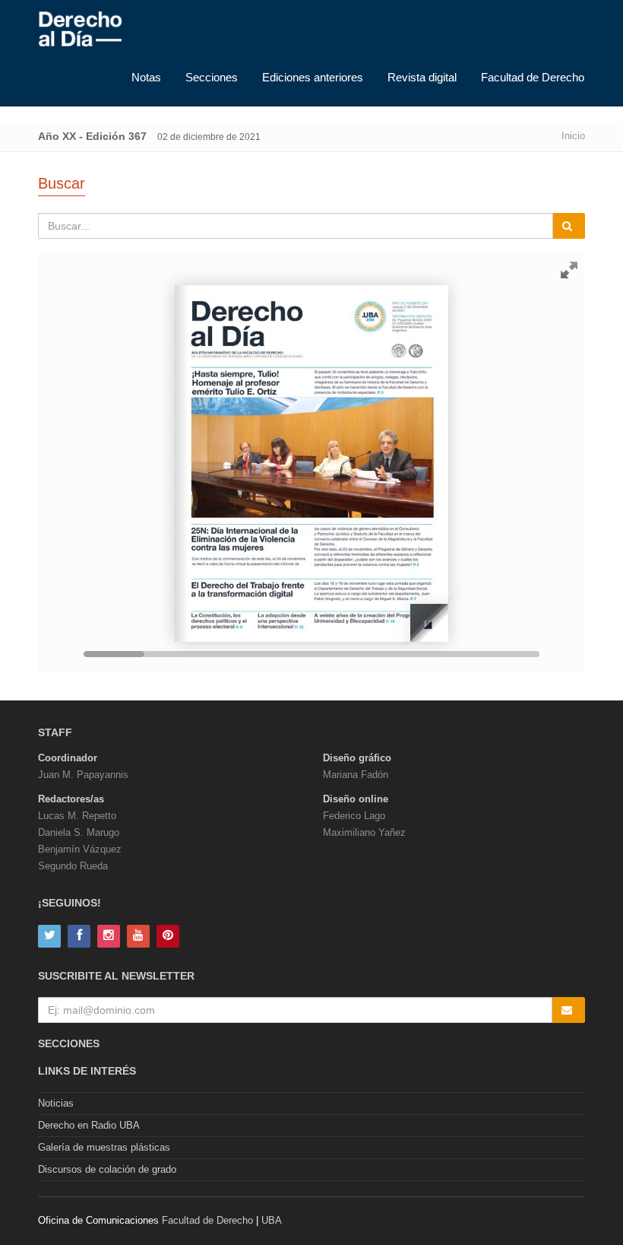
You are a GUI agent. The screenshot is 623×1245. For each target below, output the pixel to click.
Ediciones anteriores (312, 77)
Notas (146, 77)
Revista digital (422, 77)
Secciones (211, 77)
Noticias (56, 1103)
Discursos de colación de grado (107, 1169)
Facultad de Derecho (532, 77)
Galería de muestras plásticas (104, 1147)
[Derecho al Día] (80, 30)
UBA (271, 1220)
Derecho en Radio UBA (89, 1125)
